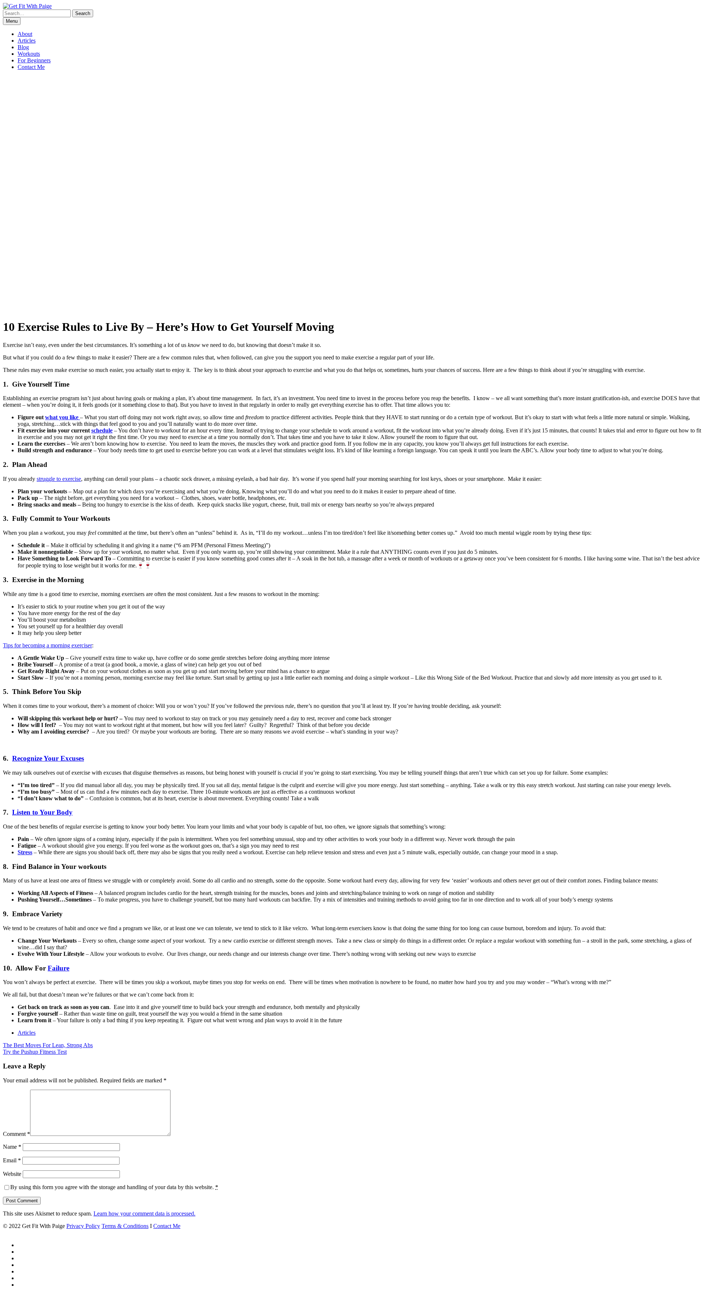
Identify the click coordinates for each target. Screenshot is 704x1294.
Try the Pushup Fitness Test (35, 1052)
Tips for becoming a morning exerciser (47, 645)
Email (12, 1160)
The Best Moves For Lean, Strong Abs (48, 1045)
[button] (82, 13)
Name (12, 1147)
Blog (23, 47)
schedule (102, 430)
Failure (58, 968)
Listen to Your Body (42, 812)
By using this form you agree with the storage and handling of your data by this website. (114, 1187)
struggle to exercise (59, 479)
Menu (12, 21)
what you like (62, 417)
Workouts (29, 54)
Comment (16, 1134)
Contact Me (31, 67)
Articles (27, 40)
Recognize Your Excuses (48, 758)
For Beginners (34, 60)
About (25, 34)
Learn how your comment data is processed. (144, 1213)
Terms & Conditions (125, 1226)
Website (12, 1174)
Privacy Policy (83, 1226)
